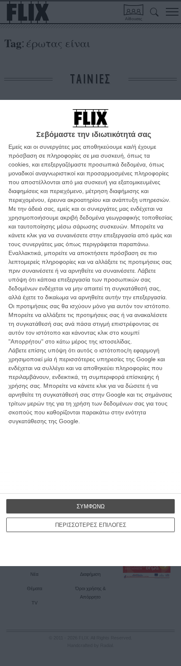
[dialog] (90, 333)
